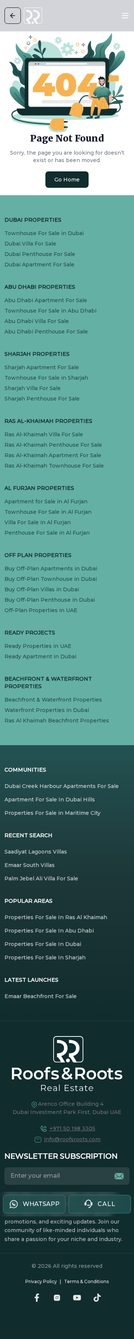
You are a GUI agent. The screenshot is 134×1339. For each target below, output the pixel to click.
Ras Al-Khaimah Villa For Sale (43, 434)
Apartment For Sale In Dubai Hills (49, 799)
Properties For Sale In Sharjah (45, 957)
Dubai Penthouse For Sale (39, 254)
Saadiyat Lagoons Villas (35, 851)
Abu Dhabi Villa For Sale (36, 321)
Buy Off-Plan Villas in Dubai (41, 589)
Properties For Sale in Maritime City (52, 813)
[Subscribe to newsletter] (119, 1176)
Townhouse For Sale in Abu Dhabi (50, 310)
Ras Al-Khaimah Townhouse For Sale (54, 465)
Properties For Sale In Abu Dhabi (49, 930)
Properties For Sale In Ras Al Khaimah (55, 917)
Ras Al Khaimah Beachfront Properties (56, 720)
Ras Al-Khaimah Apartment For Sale (52, 455)
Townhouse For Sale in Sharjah (46, 377)
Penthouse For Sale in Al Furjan (47, 532)
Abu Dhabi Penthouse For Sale (46, 331)
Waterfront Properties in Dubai (46, 710)
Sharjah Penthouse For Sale (42, 398)
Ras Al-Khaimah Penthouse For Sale (53, 444)
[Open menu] (125, 15)
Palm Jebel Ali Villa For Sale (41, 878)
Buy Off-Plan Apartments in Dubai (50, 568)
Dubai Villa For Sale (30, 243)
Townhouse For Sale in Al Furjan (48, 512)
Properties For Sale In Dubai (42, 944)
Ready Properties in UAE (37, 646)
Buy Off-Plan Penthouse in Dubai (49, 599)
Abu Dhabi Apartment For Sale (45, 300)
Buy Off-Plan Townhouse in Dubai (50, 579)
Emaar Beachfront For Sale (40, 996)
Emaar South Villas (29, 865)
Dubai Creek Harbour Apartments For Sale (61, 786)
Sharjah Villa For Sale (32, 388)
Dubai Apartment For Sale (39, 264)
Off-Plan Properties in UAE (40, 610)
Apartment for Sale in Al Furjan (45, 501)
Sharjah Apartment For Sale (41, 367)
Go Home (67, 179)
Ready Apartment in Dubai (40, 656)
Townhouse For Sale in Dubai (44, 233)
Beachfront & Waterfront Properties (53, 699)
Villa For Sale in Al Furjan (37, 522)
